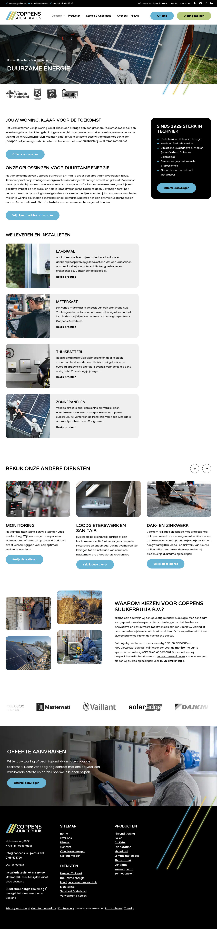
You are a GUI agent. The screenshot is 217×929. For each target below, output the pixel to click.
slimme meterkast (115, 141)
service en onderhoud (156, 652)
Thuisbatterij (70, 352)
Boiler (118, 838)
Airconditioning (125, 833)
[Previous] (194, 468)
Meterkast (67, 302)
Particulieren (113, 908)
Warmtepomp (124, 869)
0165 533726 (14, 857)
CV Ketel (120, 842)
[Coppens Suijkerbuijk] (23, 16)
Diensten (57, 15)
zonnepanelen (35, 136)
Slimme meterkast (127, 856)
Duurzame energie (72, 878)
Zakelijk (129, 908)
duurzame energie (172, 661)
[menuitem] (153, 3)
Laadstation (123, 847)
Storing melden (70, 856)
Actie (173, 3)
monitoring (182, 647)
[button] (28, 266)
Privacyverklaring (17, 908)
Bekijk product (66, 277)
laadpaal (12, 141)
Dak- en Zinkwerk (97, 525)
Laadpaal (65, 252)
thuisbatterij (89, 141)
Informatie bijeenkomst (152, 3)
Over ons (122, 15)
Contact (185, 3)
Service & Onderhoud (98, 15)
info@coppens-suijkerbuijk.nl (25, 853)
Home (11, 60)
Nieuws (135, 15)
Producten (74, 15)
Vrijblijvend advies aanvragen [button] (32, 215)
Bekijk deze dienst (24, 564)
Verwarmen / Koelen (73, 896)
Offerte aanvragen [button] (25, 154)
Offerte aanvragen (72, 851)
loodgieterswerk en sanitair (133, 647)
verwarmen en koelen (171, 656)
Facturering (66, 908)
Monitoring (67, 887)
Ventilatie (121, 865)
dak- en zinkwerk (176, 643)
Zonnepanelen (70, 402)
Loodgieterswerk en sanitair (78, 882)
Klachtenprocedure (43, 908)
